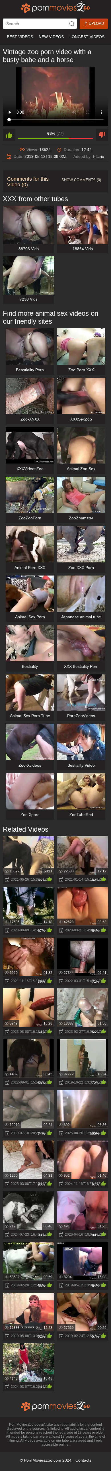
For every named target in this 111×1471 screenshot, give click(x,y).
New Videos (51, 36)
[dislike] (102, 135)
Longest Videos (86, 36)
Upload (96, 23)
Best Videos (20, 36)
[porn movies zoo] (56, 7)
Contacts (83, 1460)
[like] (9, 135)
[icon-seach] (72, 24)
